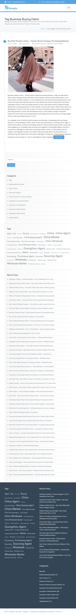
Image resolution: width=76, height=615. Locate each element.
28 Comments (26, 44)
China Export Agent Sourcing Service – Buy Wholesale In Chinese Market (31, 366)
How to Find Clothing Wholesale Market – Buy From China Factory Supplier (31, 325)
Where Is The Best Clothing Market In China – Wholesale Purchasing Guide (32, 296)
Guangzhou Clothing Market (55, 43)
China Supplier (40, 241)
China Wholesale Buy (12, 245)
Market (25, 252)
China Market (51, 237)
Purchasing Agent (25, 256)
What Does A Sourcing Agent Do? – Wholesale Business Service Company (32, 408)
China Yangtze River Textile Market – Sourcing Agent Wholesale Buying (30, 458)
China (50, 233)
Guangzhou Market (50, 249)
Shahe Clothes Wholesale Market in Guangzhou (23, 412)
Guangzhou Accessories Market (19, 201)
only (28, 114)
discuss (66, 95)
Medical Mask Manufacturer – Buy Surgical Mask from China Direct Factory (32, 437)
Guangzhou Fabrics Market (17, 209)
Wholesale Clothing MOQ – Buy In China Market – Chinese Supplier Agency (32, 329)
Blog (35, 43)
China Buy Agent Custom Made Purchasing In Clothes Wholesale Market (31, 308)
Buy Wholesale (42, 233)
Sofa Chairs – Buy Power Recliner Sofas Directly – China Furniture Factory (31, 396)
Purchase (47, 252)
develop (67, 109)
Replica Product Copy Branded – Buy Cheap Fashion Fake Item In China (31, 292)
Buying (26, 233)
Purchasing (11, 256)
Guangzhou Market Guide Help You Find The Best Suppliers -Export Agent (31, 404)
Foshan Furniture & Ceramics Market (20, 197)
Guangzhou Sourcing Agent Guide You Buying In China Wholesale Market (31, 375)
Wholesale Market (17, 263)
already (66, 104)
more (24, 109)
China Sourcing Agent (28, 241)
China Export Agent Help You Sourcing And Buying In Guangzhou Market (31, 400)
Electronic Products (15, 192)
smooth (10, 102)
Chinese (49, 245)
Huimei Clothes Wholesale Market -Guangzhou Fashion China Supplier (30, 466)
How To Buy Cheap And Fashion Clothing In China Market (26, 317)
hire (59, 102)
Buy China (19, 233)
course (40, 109)
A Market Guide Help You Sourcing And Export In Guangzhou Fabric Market (32, 450)
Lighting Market (13, 217)
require (22, 134)
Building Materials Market (16, 184)
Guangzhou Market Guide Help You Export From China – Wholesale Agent (31, 341)
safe (17, 102)
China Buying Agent (33, 237)
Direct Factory (42, 43)
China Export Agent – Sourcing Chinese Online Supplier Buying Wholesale (31, 300)
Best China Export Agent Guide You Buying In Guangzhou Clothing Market (31, 371)
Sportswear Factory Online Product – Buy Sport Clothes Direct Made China (31, 283)
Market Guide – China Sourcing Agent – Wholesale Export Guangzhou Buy (31, 470)
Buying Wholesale (34, 233)
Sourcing (39, 256)
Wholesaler (43, 264)
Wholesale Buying (42, 260)
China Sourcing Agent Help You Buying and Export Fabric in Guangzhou (30, 420)
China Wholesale (54, 241)
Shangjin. (51, 612)
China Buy (9, 237)
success (39, 111)
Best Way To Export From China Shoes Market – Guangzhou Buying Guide (31, 425)
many (45, 104)
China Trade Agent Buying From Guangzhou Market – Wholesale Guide (30, 362)
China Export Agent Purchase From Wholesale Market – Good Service (30, 354)
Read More (59, 137)
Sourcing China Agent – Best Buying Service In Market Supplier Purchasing (32, 350)
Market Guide (34, 252)
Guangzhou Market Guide (63, 249)
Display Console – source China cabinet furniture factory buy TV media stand (32, 383)
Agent (9, 233)
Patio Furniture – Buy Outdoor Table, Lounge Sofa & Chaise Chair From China (32, 387)
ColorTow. (59, 612)
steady (63, 114)
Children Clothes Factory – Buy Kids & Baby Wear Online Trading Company (32, 287)
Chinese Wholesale (57, 245)
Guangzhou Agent (34, 248)
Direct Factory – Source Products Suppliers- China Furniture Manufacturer (31, 391)
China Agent (63, 233)
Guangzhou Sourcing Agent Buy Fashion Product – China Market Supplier (31, 441)
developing (11, 109)
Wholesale (21, 259)
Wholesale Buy (32, 260)
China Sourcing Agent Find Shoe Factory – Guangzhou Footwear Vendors (31, 429)
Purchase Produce (55, 252)
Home (43, 29)
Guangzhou (19, 249)
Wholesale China (52, 260)
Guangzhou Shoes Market (17, 213)
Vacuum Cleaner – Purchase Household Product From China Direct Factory (32, 433)
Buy (14, 233)
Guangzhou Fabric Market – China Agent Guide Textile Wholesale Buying (31, 346)
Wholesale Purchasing (33, 264)
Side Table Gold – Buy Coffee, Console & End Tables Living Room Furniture (32, 379)
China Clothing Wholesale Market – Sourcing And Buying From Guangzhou (31, 321)
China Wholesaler (42, 245)
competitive (62, 111)
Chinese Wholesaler (11, 249)
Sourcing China (10, 260)
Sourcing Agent (53, 256)
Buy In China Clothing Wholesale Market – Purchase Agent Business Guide (32, 475)
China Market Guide (13, 241)
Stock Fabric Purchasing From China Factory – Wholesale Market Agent (30, 337)
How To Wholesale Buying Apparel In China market (24, 333)
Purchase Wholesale (64, 252)
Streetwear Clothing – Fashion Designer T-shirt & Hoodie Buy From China (31, 279)
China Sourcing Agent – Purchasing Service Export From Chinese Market (31, 462)
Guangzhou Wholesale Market (14, 252)
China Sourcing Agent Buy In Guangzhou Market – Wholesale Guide (29, 358)
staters (53, 107)
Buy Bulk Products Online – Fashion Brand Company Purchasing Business (38, 41)
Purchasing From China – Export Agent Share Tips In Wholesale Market (30, 454)
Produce (41, 252)
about (9, 97)
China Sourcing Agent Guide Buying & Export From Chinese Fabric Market (31, 416)
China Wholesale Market (27, 245)
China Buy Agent (18, 237)
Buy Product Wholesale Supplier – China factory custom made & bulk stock (32, 304)
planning (44, 120)
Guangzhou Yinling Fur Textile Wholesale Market (23, 445)
